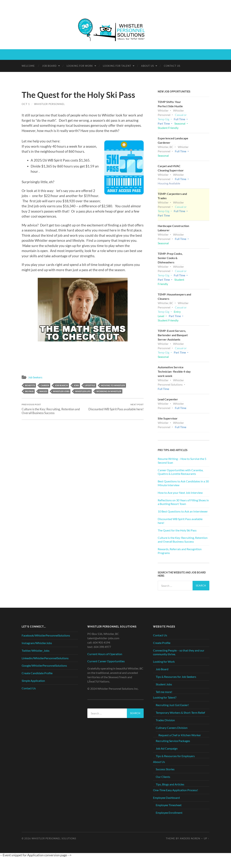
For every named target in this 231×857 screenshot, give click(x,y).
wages (43, 391)
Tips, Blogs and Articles (170, 784)
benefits (30, 385)
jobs (76, 385)
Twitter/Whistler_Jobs (35, 650)
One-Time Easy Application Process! (175, 790)
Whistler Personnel (49, 103)
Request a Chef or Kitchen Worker (179, 735)
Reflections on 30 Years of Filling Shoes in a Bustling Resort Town (183, 502)
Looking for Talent (117, 65)
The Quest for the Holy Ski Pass (177, 530)
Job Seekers (35, 377)
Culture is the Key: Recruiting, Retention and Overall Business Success (51, 409)
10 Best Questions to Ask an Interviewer (183, 511)
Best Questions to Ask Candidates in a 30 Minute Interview (183, 483)
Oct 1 (26, 103)
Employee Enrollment (169, 812)
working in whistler (108, 391)
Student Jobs (164, 684)
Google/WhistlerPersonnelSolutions (44, 665)
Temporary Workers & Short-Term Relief (180, 712)
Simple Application (33, 680)
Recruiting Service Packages (173, 741)
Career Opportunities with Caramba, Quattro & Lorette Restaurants (180, 472)
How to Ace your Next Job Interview (180, 492)
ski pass (29, 391)
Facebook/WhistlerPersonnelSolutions (46, 635)
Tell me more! (164, 691)
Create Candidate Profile (37, 673)
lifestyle (90, 385)
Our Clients (163, 776)
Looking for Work (80, 65)
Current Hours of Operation (104, 654)
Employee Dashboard (166, 797)
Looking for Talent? (164, 697)
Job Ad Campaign (167, 748)
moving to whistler (113, 385)
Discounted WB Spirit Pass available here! (116, 407)
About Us (147, 65)
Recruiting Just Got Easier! (172, 705)
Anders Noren (190, 838)
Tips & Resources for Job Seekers (176, 676)
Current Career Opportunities (106, 661)
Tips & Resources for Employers (175, 756)
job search (61, 385)
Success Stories (165, 769)
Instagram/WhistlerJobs (37, 643)
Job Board (49, 65)
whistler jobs (61, 391)
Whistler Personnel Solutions (54, 838)
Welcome (28, 65)
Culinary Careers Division (172, 727)
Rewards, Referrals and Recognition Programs (180, 551)
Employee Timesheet (169, 805)
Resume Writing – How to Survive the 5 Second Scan (182, 460)
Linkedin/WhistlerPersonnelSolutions (45, 658)
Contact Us (172, 65)
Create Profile (161, 642)
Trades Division (165, 720)
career (45, 385)
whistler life (83, 391)
